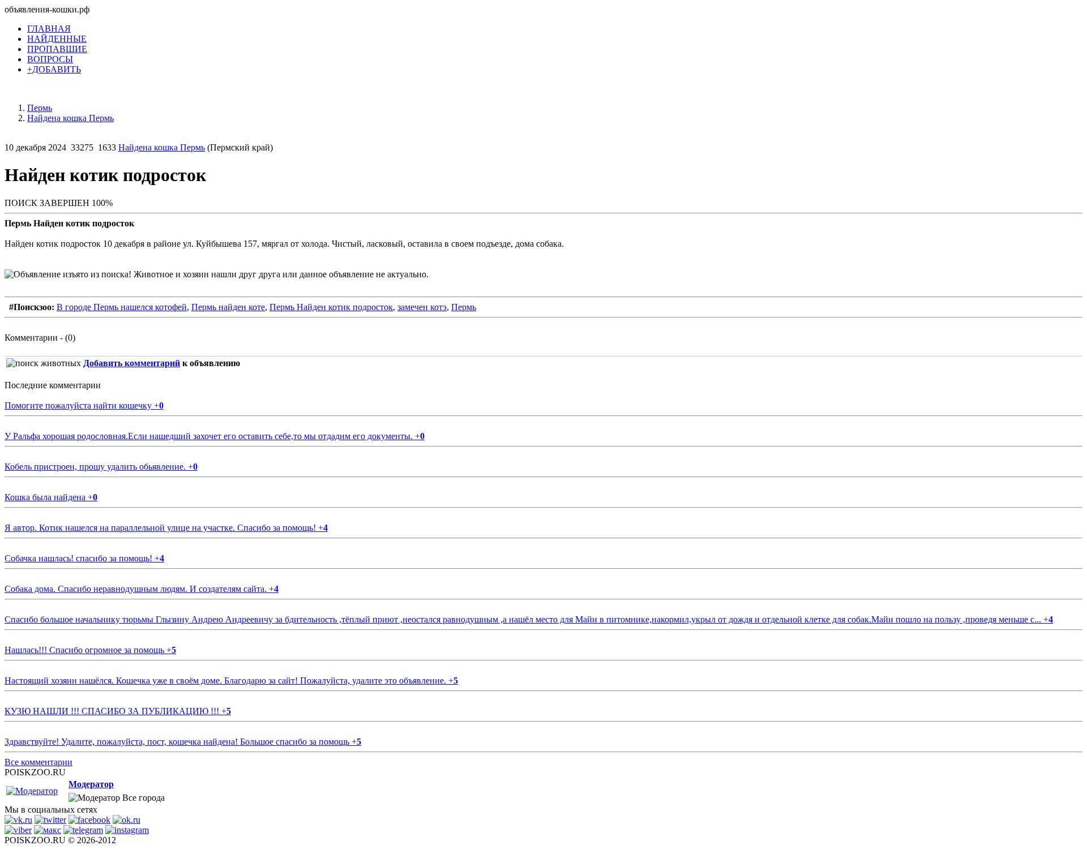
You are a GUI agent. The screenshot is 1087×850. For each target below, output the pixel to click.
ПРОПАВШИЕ (57, 49)
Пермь (463, 307)
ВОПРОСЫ (50, 59)
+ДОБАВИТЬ (54, 69)
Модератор (91, 784)
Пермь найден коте (228, 307)
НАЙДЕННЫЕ (57, 39)
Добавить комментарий (131, 363)
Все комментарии (38, 762)
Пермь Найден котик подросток (331, 307)
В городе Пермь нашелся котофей (122, 307)
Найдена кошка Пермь (161, 147)
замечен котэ (422, 307)
